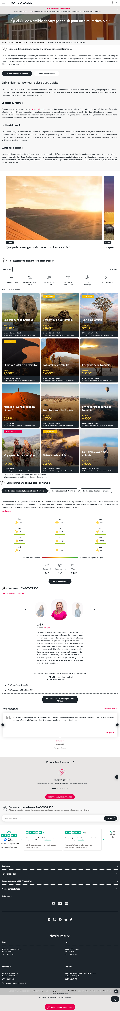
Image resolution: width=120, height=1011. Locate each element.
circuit (31, 42)
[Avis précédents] (22, 839)
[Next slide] (117, 724)
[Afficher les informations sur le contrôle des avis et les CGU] (18, 844)
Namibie (18, 42)
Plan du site (107, 991)
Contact (11, 991)
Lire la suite (6, 511)
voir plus (48, 840)
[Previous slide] (2, 724)
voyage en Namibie (38, 109)
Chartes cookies (95, 991)
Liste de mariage (38, 991)
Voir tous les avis (110, 708)
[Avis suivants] (103, 839)
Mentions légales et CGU (67, 991)
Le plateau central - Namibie (63, 491)
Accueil (4, 42)
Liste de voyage (51, 991)
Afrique (11, 42)
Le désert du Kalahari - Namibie (96, 491)
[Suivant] (94, 609)
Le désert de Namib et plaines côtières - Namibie (24, 491)
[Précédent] (26, 609)
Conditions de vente (23, 991)
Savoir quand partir (60, 581)
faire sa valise (39, 42)
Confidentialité (83, 991)
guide (25, 42)
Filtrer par (7, 269)
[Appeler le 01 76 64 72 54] (113, 3)
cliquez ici (97, 11)
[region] (60, 214)
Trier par (113, 269)
